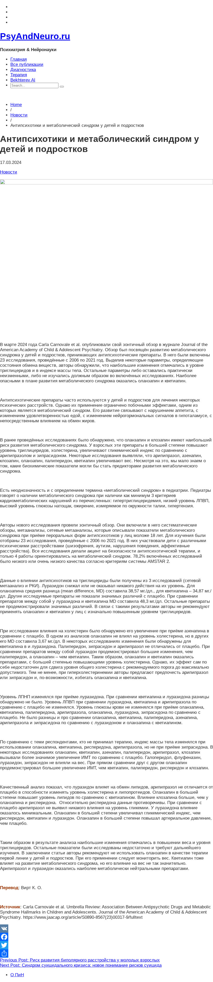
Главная (18, 59)
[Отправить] (106, 953)
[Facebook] (106, 937)
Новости (19, 115)
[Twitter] (106, 945)
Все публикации (26, 64)
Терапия (18, 74)
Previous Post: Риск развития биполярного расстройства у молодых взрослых (80, 960)
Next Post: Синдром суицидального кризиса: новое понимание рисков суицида (81, 965)
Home (16, 104)
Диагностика (23, 69)
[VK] (106, 928)
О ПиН (17, 974)
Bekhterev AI (22, 80)
